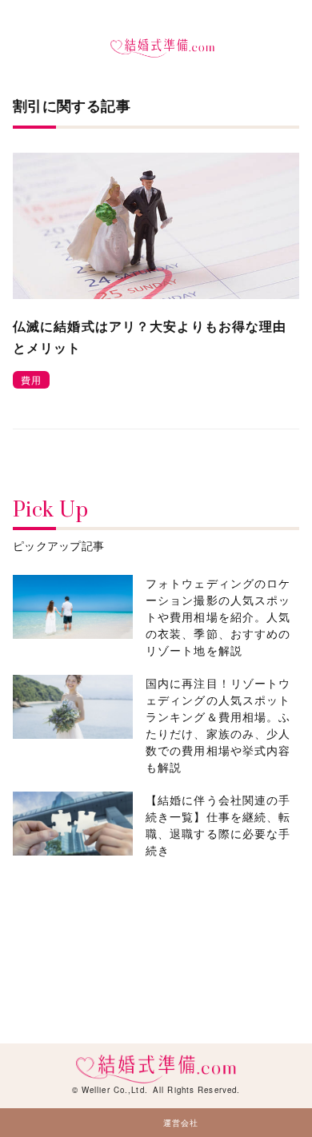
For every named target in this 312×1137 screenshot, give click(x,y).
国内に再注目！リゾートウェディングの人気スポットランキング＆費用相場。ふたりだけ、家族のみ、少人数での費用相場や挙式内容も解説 (218, 725)
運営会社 (180, 1122)
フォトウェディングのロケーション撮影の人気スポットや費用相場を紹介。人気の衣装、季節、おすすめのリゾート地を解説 (218, 616)
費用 (31, 379)
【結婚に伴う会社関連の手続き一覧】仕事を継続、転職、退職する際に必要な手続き (218, 825)
